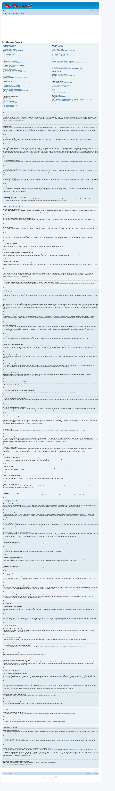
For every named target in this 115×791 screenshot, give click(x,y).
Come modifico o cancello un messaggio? (11, 78)
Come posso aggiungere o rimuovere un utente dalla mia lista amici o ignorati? (67, 68)
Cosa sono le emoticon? (8, 100)
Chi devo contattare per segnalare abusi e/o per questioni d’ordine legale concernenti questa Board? (72, 99)
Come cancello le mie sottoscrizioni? (59, 86)
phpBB (46, 776)
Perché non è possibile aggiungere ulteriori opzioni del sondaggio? (16, 82)
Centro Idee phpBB (65, 740)
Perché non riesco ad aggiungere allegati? (11, 86)
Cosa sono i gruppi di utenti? (57, 49)
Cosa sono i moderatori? (57, 47)
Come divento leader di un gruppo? (59, 51)
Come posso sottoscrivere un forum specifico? (61, 85)
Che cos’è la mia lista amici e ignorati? (59, 67)
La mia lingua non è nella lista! (9, 66)
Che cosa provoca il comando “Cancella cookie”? (13, 56)
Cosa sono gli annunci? (8, 104)
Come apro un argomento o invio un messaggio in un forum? (15, 77)
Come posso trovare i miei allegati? (59, 92)
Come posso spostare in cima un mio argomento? (13, 93)
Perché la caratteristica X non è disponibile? (61, 97)
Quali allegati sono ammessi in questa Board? (61, 90)
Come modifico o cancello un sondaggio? (11, 83)
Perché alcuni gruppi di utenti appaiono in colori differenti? (63, 53)
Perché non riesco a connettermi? (10, 51)
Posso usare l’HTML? (7, 98)
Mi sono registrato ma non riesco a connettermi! (13, 50)
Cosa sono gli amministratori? (58, 46)
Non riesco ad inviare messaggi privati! (60, 60)
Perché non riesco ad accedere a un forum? (12, 85)
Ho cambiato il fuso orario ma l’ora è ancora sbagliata (14, 65)
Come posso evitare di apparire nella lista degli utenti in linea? (15, 62)
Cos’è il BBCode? (6, 97)
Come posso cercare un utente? (58, 76)
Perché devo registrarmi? (8, 46)
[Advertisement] (50, 28)
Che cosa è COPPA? (7, 47)
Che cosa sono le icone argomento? (10, 107)
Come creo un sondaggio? (8, 81)
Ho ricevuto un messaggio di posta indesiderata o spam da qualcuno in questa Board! (69, 62)
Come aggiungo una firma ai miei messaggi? (12, 80)
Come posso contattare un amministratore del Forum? (63, 100)
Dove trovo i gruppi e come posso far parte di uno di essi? (63, 50)
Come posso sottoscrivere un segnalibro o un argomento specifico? (65, 83)
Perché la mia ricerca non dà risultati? (59, 74)
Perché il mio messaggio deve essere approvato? (13, 91)
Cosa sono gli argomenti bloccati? (10, 106)
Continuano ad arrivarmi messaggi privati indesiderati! (63, 61)
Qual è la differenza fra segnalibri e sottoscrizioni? (62, 82)
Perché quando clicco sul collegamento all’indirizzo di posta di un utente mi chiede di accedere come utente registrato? (25, 72)
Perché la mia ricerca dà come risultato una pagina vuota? (63, 75)
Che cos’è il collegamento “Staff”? (58, 55)
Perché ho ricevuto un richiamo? (9, 87)
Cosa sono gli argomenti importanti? (10, 105)
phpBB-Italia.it (55, 777)
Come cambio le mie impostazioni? (10, 61)
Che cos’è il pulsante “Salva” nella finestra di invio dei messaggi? (16, 90)
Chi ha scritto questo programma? (59, 96)
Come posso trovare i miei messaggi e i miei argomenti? (63, 78)
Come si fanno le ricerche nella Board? (60, 72)
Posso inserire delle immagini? (9, 101)
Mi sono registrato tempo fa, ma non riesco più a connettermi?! (16, 53)
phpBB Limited (39, 731)
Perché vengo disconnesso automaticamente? (12, 55)
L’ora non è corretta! (7, 64)
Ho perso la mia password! (8, 54)
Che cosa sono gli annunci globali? (10, 102)
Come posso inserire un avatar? (9, 69)
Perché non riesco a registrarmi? (10, 49)
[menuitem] (5, 11)
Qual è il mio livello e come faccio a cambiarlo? (12, 70)
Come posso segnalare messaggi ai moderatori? (13, 89)
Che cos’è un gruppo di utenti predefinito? (60, 54)
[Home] (18, 6)
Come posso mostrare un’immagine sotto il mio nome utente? (15, 67)
